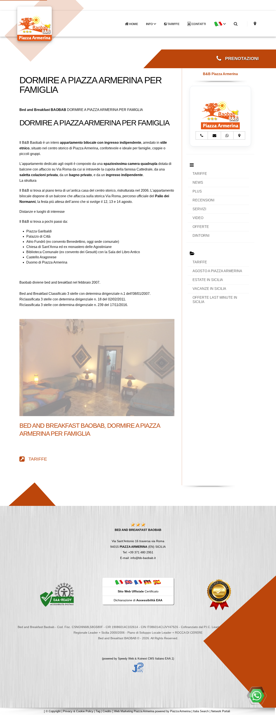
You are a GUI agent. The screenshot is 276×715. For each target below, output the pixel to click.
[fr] (138, 582)
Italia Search (201, 711)
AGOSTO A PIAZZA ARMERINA (217, 271)
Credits (107, 711)
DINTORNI (201, 235)
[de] (147, 582)
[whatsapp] (256, 695)
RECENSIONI (203, 200)
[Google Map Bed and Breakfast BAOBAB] (255, 23)
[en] (128, 582)
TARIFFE (172, 24)
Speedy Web (126, 658)
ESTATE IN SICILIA (208, 280)
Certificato (138, 591)
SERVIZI (199, 209)
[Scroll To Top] (268, 710)
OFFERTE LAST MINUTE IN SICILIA (215, 300)
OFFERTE (201, 227)
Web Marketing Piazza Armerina (134, 711)
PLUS (197, 191)
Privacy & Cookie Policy (78, 711)
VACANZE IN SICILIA (209, 288)
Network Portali (220, 711)
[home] (45, 23)
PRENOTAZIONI (240, 58)
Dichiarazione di (138, 600)
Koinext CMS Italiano (151, 658)
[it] (119, 582)
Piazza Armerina (180, 711)
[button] (219, 24)
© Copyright (53, 711)
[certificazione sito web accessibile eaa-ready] (57, 594)
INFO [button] (150, 24)
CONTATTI (198, 24)
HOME (133, 24)
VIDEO (198, 218)
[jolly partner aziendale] (138, 667)
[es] (157, 582)
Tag (98, 711)
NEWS (198, 182)
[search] (235, 24)
